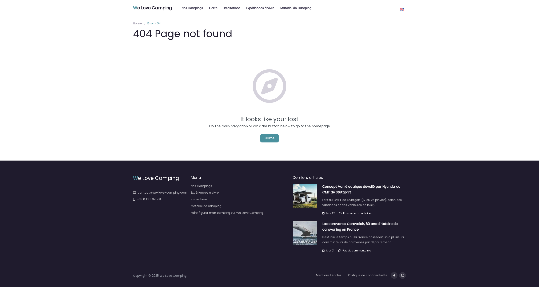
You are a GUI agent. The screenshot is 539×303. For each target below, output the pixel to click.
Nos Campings (192, 8)
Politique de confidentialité (367, 275)
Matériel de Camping (295, 8)
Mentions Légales (328, 275)
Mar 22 (330, 213)
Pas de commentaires (357, 213)
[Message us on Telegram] (402, 275)
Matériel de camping (206, 206)
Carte (213, 8)
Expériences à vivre (260, 8)
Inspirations (232, 8)
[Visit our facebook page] (394, 275)
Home (137, 23)
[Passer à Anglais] (402, 8)
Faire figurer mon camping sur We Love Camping (227, 213)
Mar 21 (330, 250)
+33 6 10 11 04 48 (149, 199)
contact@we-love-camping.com (162, 192)
